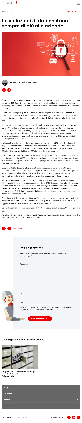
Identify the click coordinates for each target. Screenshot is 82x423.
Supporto (8, 405)
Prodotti (7, 388)
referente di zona (33, 217)
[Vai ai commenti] (9, 90)
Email (22, 303)
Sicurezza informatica (73, 11)
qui (3, 210)
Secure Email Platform (36, 215)
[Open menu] (78, 3)
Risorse (7, 399)
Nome (23, 293)
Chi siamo (8, 394)
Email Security (17, 228)
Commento (24, 264)
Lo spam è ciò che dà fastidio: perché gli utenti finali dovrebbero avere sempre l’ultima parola (18, 374)
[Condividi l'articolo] (4, 90)
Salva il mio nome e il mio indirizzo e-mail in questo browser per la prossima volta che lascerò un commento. (47, 308)
